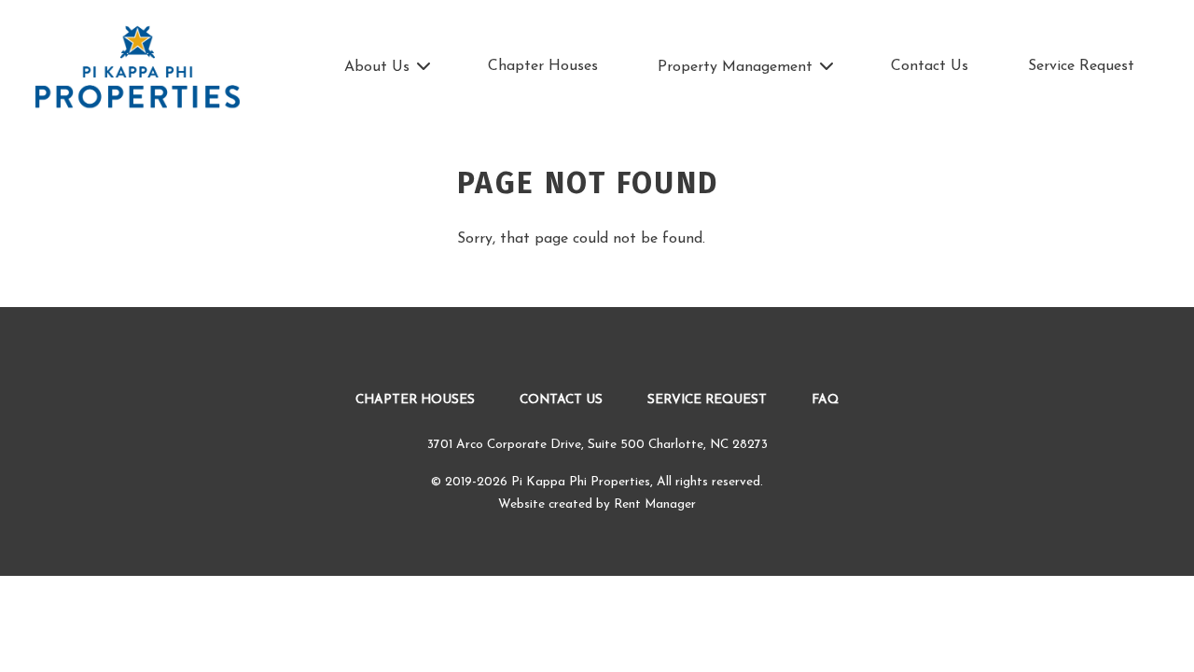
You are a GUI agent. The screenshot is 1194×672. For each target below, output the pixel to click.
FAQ (825, 400)
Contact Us (929, 66)
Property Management (735, 67)
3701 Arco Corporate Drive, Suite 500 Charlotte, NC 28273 (597, 445)
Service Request (1081, 66)
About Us (377, 67)
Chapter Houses (543, 66)
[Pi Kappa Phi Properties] (137, 68)
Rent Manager (655, 504)
